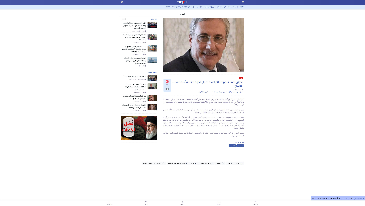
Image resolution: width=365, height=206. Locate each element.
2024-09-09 (136, 101)
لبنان (225, 7)
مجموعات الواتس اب (205, 163)
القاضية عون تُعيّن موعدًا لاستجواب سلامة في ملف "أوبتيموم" (134, 106)
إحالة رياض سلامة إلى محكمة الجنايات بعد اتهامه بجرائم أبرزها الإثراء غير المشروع (135, 87)
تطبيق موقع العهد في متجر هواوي (153, 163)
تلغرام (192, 163)
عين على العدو (197, 7)
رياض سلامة (240, 146)
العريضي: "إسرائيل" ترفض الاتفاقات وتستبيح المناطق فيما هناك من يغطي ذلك (134, 37)
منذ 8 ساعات (136, 66)
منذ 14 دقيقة (135, 31)
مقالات (167, 7)
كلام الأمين (240, 7)
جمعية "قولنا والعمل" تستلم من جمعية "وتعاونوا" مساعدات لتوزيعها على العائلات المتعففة (134, 49)
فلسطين (219, 7)
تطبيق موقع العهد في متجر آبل (176, 163)
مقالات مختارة (141, 79)
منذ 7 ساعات (136, 54)
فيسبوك (238, 163)
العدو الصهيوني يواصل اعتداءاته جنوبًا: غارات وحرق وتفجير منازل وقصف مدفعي (135, 60)
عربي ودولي (211, 7)
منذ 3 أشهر (131, 79)
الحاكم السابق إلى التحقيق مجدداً (135, 76)
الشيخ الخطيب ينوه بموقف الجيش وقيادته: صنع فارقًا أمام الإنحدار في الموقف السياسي (134, 25)
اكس (228, 163)
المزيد (123, 19)
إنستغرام (219, 163)
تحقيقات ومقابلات (177, 7)
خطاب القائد (231, 7)
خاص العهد (187, 7)
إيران (205, 7)
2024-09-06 (136, 110)
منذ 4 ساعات (136, 43)
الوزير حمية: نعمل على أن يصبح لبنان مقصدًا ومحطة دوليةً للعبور (332, 198)
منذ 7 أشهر (136, 92)
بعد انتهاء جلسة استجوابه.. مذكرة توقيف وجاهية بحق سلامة (134, 97)
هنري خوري (232, 146)
